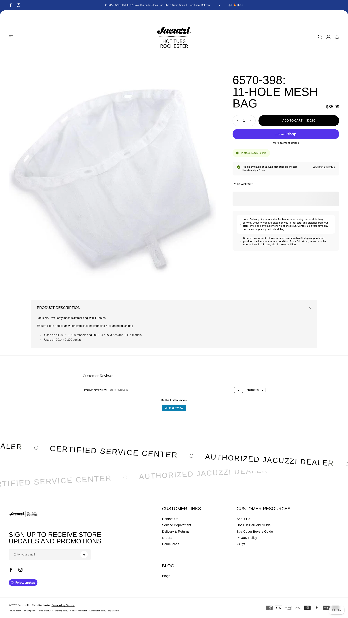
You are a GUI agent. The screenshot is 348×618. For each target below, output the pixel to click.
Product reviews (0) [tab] (95, 389)
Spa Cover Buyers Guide (255, 531)
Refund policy (15, 611)
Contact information (78, 611)
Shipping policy (61, 611)
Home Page (170, 544)
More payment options (286, 142)
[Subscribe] (84, 554)
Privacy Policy (247, 538)
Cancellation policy (98, 611)
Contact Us (170, 519)
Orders (167, 538)
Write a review (174, 407)
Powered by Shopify (63, 605)
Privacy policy (29, 611)
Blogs (166, 576)
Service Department (176, 525)
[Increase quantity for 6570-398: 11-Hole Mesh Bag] (251, 120)
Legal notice (113, 611)
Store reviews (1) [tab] (119, 389)
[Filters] (238, 390)
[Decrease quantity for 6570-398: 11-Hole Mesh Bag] (237, 120)
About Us (243, 519)
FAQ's (241, 544)
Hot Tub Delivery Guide (254, 525)
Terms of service (45, 611)
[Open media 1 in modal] (112, 177)
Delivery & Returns (175, 531)
